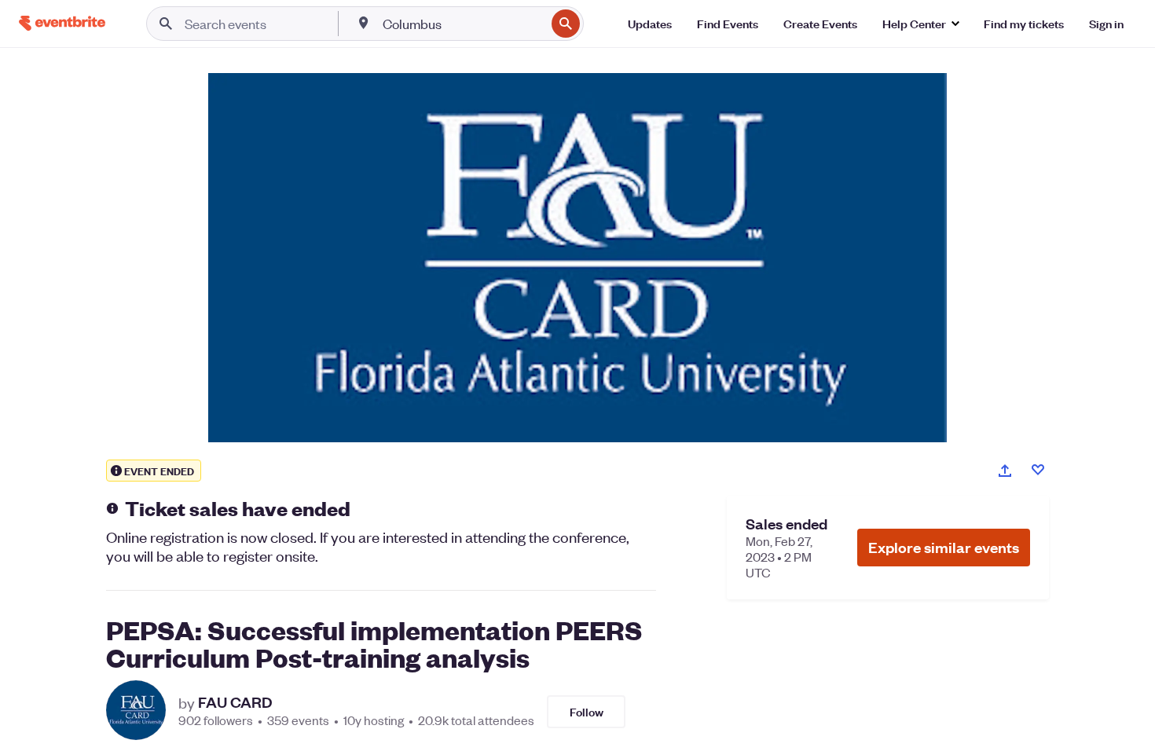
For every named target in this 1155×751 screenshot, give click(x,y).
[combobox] (462, 23)
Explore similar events (943, 547)
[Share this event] (1005, 470)
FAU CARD (235, 702)
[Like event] (1038, 470)
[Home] (62, 23)
